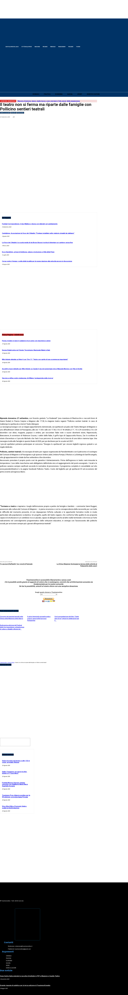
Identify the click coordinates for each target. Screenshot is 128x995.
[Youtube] (95, 46)
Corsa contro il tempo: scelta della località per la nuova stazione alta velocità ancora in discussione (37, 261)
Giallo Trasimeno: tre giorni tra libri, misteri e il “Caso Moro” (14, 772)
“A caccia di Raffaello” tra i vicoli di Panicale (16, 564)
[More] (93, 122)
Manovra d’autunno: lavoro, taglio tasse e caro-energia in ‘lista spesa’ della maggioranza (49, 101)
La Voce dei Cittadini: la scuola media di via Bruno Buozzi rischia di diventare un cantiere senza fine (37, 242)
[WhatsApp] (65, 122)
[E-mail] (79, 122)
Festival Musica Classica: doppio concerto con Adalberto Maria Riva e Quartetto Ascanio (15, 784)
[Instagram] (91, 46)
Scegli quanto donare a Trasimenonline (48, 592)
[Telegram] (72, 122)
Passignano (20, 112)
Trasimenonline (3, 662)
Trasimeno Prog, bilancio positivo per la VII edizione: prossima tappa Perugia (16, 796)
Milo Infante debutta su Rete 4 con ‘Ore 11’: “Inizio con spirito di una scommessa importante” (35, 359)
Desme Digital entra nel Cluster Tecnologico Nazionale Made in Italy (26, 350)
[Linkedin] (57, 122)
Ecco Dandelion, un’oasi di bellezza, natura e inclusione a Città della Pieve (28, 252)
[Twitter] (88, 46)
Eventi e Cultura (5, 112)
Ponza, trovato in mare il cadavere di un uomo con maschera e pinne (26, 341)
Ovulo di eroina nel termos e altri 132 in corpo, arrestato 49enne (16, 761)
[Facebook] (85, 46)
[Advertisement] (48, 299)
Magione (13, 112)
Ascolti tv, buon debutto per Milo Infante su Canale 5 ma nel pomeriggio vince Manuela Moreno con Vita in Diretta (42, 369)
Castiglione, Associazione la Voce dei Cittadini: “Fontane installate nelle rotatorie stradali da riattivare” (38, 233)
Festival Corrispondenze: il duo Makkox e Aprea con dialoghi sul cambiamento (30, 224)
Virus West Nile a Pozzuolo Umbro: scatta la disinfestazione (14, 807)
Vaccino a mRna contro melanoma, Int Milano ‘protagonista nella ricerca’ (27, 378)
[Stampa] (86, 122)
